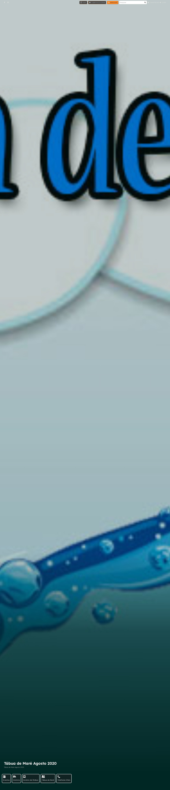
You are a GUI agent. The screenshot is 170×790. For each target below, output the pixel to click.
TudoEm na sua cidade (98, 2)
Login (163, 2)
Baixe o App (113, 2)
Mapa (84, 2)
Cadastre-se (154, 2)
